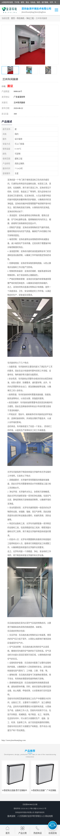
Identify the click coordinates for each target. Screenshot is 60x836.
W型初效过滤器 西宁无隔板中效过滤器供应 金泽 (22, 790)
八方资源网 (22, 816)
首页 (13, 18)
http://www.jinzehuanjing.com (14, 740)
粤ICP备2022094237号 (38, 808)
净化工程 (30, 18)
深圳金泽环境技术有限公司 (24, 812)
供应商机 (20, 18)
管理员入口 (40, 816)
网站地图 (49, 816)
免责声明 (31, 816)
